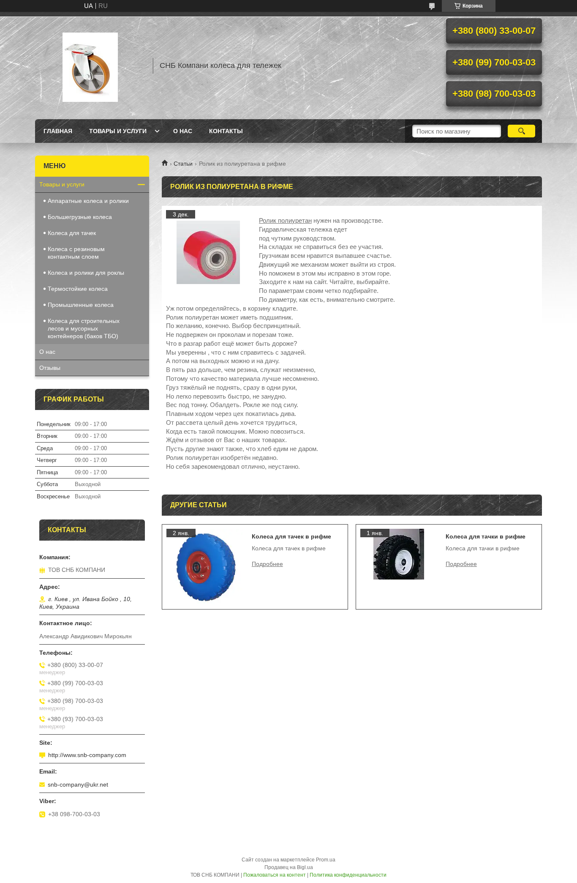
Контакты (226, 131)
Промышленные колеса (81, 304)
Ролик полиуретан (285, 220)
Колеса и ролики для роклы (86, 272)
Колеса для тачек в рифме (291, 536)
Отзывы (49, 367)
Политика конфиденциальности (348, 875)
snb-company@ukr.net (78, 784)
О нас (182, 131)
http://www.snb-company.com (87, 755)
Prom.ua (325, 860)
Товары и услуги (118, 131)
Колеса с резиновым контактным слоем (76, 253)
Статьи (183, 163)
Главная (58, 131)
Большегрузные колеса (80, 216)
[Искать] (521, 131)
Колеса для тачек (72, 233)
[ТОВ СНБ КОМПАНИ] (90, 65)
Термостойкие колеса (78, 288)
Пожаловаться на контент (274, 875)
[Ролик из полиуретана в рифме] (208, 252)
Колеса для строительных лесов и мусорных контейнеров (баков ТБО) (84, 328)
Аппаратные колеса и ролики (88, 200)
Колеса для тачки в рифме (485, 536)
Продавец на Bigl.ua (288, 867)
